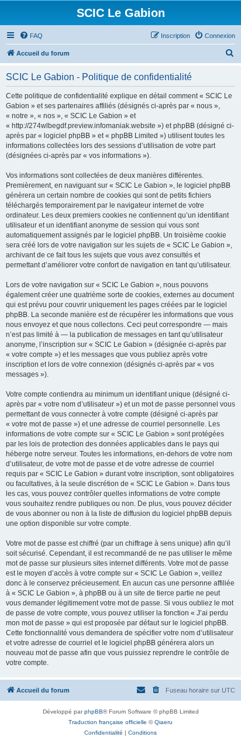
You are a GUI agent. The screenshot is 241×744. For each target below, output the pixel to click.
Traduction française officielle (107, 722)
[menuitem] (31, 36)
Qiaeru (163, 722)
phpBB (93, 711)
